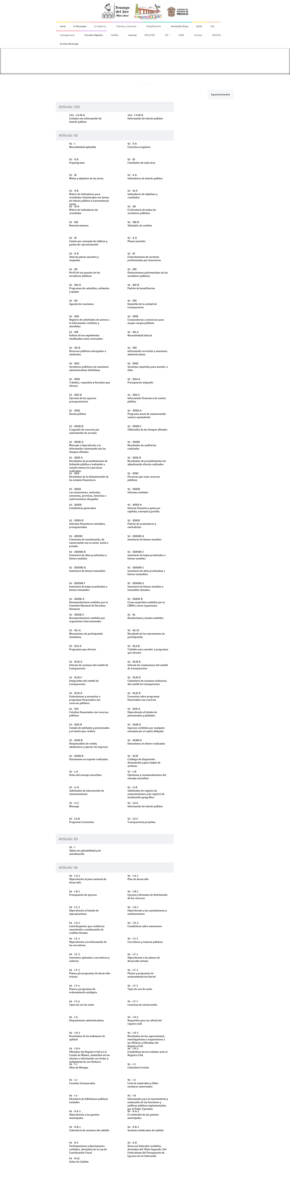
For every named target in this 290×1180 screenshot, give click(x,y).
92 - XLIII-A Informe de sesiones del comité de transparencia (88, 665)
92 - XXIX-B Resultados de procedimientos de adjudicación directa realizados (146, 461)
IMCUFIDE (149, 35)
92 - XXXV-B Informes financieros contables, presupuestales (87, 524)
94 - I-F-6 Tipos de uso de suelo (81, 1003)
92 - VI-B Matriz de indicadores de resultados (83, 210)
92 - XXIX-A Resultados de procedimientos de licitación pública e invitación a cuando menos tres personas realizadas (88, 464)
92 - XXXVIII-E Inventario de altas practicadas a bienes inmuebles (146, 571)
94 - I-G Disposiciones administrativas (86, 1018)
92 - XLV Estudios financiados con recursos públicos (88, 712)
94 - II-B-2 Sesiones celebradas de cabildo (145, 1128)
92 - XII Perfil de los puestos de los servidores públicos (84, 273)
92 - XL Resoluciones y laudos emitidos (145, 616)
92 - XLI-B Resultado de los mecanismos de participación (146, 634)
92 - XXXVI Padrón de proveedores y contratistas (141, 524)
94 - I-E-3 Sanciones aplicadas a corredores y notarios (89, 958)
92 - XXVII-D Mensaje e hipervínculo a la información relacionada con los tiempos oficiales (87, 447)
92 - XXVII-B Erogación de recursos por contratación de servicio (84, 430)
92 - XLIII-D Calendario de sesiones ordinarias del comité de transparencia (147, 681)
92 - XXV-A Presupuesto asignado (140, 381)
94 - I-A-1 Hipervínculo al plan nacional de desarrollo (87, 879)
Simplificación (153, 26)
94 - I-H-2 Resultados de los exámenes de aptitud (87, 1036)
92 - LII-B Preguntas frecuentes (81, 820)
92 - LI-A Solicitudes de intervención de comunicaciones (86, 791)
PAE (212, 26)
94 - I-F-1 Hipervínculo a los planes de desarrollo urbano (143, 958)
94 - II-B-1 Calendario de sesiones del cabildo (89, 1128)
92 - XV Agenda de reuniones (81, 302)
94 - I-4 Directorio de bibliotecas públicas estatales (88, 1099)
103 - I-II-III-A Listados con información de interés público (85, 118)
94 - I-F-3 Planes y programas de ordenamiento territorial (141, 973)
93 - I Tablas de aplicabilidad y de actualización (85, 851)
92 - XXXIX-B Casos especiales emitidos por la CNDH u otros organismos (146, 602)
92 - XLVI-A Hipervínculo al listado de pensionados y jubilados (142, 712)
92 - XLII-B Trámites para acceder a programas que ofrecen (147, 649)
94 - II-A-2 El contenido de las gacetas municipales (143, 1115)
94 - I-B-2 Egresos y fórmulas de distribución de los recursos (147, 895)
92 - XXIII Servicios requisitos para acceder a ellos (147, 367)
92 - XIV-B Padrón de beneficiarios (141, 286)
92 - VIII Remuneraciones (79, 224)
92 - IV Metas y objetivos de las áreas (86, 176)
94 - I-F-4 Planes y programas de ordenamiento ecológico (83, 989)
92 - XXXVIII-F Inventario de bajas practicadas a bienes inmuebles (88, 587)
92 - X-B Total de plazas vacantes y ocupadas (84, 257)
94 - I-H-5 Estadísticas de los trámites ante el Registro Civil (147, 1052)
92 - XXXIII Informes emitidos (137, 490)
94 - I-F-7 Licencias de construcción (142, 1003)
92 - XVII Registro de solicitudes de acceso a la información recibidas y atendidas (89, 321)
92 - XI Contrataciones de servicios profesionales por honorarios (144, 257)
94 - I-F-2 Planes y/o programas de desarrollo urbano (89, 973)
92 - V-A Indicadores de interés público (145, 176)
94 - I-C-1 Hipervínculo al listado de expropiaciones (84, 911)
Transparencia (67, 35)
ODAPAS (216, 35)
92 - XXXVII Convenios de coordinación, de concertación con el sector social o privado (88, 541)
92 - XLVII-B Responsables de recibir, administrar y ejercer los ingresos (88, 744)
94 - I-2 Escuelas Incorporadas (82, 1081)
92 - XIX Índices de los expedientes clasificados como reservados (86, 335)
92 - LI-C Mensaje (74, 804)
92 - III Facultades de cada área (141, 161)
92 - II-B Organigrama (77, 161)
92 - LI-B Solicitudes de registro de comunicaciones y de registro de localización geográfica (145, 792)
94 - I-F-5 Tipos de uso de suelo (139, 987)
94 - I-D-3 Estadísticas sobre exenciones (144, 924)
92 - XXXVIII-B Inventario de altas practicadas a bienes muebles (88, 555)
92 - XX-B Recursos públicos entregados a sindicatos (87, 351)
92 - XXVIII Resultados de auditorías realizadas (141, 445)
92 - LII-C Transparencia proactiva (141, 820)
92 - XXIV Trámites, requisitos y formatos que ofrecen (89, 382)
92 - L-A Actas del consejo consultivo (85, 773)
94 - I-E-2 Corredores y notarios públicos (145, 940)
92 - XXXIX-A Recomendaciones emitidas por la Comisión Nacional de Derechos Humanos (88, 604)
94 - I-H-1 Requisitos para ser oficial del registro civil (144, 1020)
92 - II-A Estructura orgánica (138, 145)
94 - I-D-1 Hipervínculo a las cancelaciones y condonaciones (147, 911)
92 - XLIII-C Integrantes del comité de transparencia (84, 681)
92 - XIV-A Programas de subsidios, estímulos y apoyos (89, 288)
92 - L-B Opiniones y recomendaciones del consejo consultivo (146, 775)
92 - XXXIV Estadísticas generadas (82, 506)
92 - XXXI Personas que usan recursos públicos (143, 477)
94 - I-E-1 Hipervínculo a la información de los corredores (88, 942)
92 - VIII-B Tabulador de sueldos (139, 224)
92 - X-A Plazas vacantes (136, 239)
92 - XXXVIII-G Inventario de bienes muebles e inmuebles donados (145, 587)
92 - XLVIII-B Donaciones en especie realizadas (88, 757)
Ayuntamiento (220, 94)
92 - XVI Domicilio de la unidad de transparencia (142, 304)
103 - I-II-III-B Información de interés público (145, 117)
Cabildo (114, 35)
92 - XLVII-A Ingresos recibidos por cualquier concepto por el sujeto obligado (146, 728)
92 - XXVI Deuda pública (77, 412)
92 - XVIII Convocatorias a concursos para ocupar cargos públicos (145, 320)
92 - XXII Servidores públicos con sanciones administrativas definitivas (89, 367)
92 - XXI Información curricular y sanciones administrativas (147, 351)
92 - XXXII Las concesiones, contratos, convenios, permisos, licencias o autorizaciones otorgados (87, 494)
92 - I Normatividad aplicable (82, 145)
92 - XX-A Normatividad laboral (139, 333)
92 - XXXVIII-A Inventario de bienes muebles (144, 538)
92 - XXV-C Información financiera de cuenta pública (146, 398)
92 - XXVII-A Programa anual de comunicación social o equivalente (146, 414)
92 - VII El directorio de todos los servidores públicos (141, 210)
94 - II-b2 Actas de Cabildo (79, 1160)
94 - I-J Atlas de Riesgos (78, 1066)
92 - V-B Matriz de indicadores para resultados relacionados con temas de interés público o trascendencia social (89, 197)
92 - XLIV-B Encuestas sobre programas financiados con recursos (143, 696)
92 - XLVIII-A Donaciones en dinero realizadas (146, 742)
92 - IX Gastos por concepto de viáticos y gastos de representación (88, 241)
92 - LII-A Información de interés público (145, 804)
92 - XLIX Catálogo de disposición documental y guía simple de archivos (143, 761)
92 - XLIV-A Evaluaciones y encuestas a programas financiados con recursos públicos (84, 698)
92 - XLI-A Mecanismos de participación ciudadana (86, 634)
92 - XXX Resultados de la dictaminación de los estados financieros (89, 477)
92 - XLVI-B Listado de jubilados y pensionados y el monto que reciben (89, 728)
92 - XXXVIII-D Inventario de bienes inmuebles (87, 569)
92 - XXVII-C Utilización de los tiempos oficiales (147, 428)
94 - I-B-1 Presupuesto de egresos (83, 893)
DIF (167, 35)
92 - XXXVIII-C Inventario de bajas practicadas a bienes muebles (146, 555)
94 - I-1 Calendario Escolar (138, 1066)
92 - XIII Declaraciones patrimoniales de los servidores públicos (147, 273)
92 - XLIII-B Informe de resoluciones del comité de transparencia (147, 665)
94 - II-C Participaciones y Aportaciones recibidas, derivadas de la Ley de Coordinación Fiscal (88, 1147)
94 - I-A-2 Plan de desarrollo (137, 877)
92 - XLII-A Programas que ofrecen (82, 647)
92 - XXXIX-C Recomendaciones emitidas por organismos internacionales (87, 618)
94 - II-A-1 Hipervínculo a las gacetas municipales (84, 1115)
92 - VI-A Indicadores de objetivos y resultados (142, 194)
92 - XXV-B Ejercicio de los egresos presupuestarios (82, 398)
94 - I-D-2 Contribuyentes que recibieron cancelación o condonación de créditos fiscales (87, 928)
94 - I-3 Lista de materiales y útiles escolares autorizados (142, 1083)
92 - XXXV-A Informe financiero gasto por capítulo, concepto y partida (143, 508)
